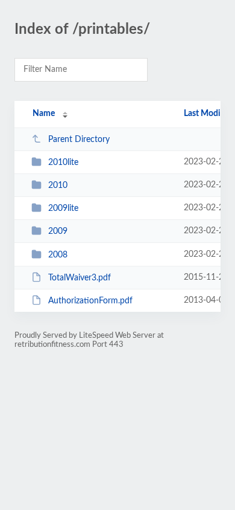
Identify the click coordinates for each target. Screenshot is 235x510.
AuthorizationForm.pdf (90, 301)
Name (44, 113)
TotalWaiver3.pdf (79, 278)
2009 (57, 231)
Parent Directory (79, 139)
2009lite (63, 208)
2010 (57, 185)
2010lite (63, 162)
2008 (57, 255)
